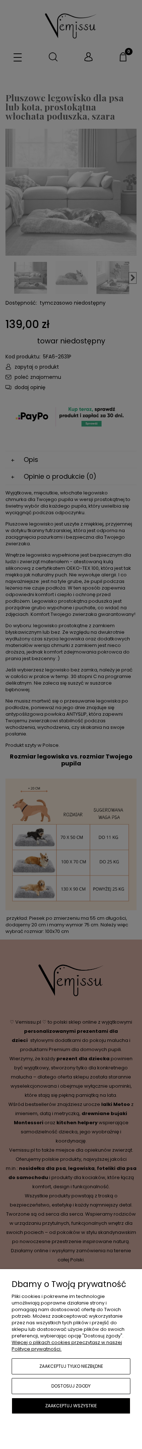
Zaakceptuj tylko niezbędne (71, 1366)
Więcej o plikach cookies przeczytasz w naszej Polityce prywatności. (67, 1345)
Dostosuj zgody (71, 1386)
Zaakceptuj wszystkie (71, 1406)
